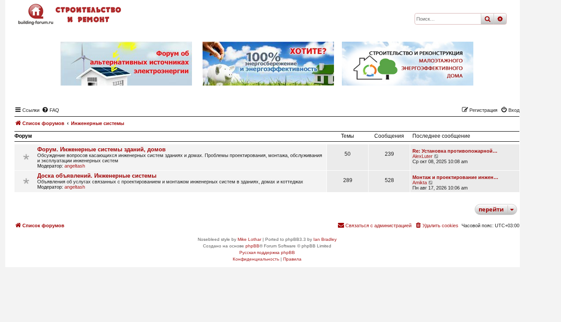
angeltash (74, 165)
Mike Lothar (249, 239)
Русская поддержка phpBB (267, 252)
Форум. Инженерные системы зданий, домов (101, 149)
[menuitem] (50, 110)
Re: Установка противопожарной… (454, 151)
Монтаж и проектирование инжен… (455, 177)
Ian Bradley (325, 239)
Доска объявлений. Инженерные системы (96, 175)
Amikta (419, 182)
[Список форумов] (70, 14)
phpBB (252, 245)
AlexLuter (422, 156)
